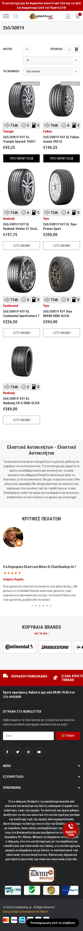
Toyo (46, 218)
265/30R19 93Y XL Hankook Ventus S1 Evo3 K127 (20, 226)
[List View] (69, 49)
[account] (68, 16)
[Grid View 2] (76, 49)
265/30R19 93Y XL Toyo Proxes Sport (60, 226)
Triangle (8, 131)
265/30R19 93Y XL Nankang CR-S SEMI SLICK (21, 400)
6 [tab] (50, 606)
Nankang (9, 393)
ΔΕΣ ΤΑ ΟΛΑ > (41, 633)
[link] (21, 100)
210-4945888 (11, 697)
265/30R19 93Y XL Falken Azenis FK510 (61, 139)
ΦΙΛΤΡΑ (7, 49)
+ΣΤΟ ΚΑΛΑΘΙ (21, 246)
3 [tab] (39, 606)
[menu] (6, 16)
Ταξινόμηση (11, 71)
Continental (10, 306)
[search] (16, 16)
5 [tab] (47, 606)
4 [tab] (43, 606)
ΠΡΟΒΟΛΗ (56, 49)
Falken (47, 131)
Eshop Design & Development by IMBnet (25, 911)
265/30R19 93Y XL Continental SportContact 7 (21, 313)
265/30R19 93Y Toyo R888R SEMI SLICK (57, 313)
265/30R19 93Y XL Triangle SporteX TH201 (19, 139)
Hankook (9, 218)
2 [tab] (36, 606)
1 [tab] (32, 606)
